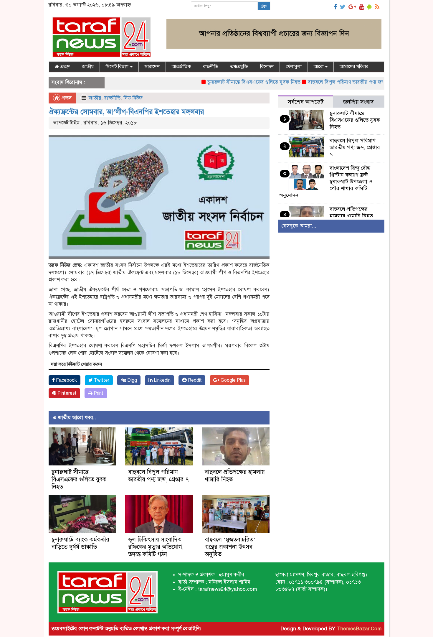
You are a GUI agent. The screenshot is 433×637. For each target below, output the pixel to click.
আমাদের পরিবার (354, 67)
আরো (319, 67)
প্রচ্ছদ (64, 67)
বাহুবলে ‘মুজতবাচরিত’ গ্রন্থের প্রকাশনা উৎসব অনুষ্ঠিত (230, 547)
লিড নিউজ (133, 98)
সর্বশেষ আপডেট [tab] (305, 102)
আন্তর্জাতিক (181, 67)
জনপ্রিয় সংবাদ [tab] (358, 102)
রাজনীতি (210, 67)
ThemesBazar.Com (359, 629)
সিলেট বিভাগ (118, 67)
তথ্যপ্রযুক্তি (239, 67)
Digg (131, 380)
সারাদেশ (152, 67)
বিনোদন (267, 67)
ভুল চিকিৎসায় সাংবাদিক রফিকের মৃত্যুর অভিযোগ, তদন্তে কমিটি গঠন (156, 547)
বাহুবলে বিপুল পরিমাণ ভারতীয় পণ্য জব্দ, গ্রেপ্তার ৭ (340, 82)
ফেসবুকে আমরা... (298, 226)
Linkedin (162, 380)
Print (97, 393)
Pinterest (66, 393)
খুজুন (264, 6)
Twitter (101, 380)
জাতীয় (88, 67)
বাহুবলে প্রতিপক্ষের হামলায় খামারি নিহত (351, 212)
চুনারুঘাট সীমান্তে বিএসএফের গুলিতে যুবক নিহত (238, 82)
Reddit (194, 380)
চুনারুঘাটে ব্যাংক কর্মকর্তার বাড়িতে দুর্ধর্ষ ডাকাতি (80, 543)
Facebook (66, 380)
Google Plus (232, 380)
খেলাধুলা (294, 67)
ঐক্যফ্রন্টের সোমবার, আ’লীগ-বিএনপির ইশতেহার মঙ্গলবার (126, 111)
